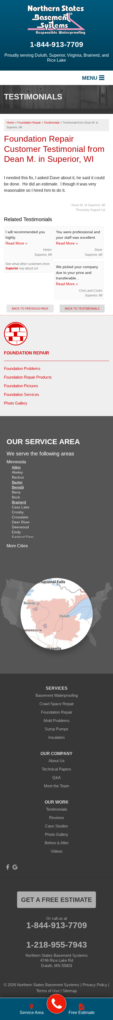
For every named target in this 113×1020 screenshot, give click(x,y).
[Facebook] (7, 867)
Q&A (56, 777)
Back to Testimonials (82, 308)
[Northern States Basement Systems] (56, 1004)
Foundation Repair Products (28, 377)
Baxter (17, 482)
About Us (57, 760)
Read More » (16, 243)
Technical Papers (56, 769)
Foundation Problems (22, 368)
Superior (12, 268)
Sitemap (70, 991)
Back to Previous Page (30, 308)
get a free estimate (56, 899)
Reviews (56, 817)
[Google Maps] (15, 867)
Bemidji (18, 487)
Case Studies (56, 826)
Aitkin (16, 467)
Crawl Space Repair (56, 704)
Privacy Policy (95, 984)
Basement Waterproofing (56, 695)
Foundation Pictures (21, 386)
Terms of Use (47, 991)
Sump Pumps (56, 729)
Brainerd (19, 502)
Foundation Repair (26, 353)
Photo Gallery (15, 403)
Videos (57, 851)
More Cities (17, 546)
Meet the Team (56, 786)
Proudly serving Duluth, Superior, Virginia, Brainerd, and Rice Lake (56, 57)
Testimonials (56, 809)
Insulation (56, 737)
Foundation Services (21, 394)
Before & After (57, 843)
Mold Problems (57, 720)
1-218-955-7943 (56, 945)
